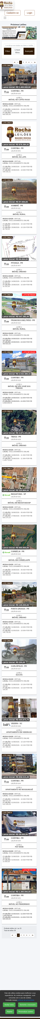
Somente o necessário (28, 1005)
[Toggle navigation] (5, 18)
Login (29, 13)
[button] (4, 33)
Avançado (29, 51)
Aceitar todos (9, 1005)
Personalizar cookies (25, 1011)
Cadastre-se (13, 13)
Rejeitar (9, 1011)
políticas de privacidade (26, 1000)
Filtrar (7, 51)
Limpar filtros (17, 51)
